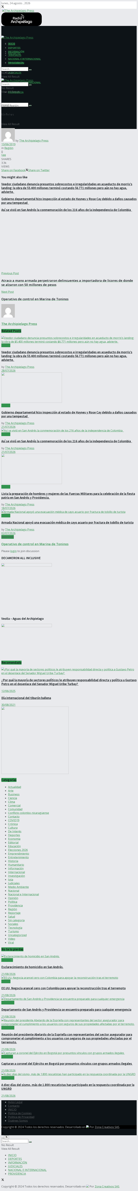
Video (11, 939)
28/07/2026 (8, 370)
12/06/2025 (8, 691)
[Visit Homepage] (17, 10)
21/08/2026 (8, 974)
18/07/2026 (8, 508)
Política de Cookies (20, 1113)
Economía (14, 839)
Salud (11, 916)
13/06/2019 (8, 144)
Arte (10, 790)
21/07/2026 (8, 427)
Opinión (13, 898)
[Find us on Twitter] (2, 7)
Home (5, 105)
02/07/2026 (8, 533)
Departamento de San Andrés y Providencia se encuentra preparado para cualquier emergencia (66, 1010)
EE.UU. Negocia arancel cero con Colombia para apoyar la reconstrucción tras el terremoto (63, 988)
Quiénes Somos (18, 1120)
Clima (11, 802)
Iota (10, 879)
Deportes (14, 835)
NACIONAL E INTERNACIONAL (24, 58)
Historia (13, 861)
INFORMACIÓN (16, 51)
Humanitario (16, 865)
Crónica (13, 824)
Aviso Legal (15, 1102)
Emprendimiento (18, 853)
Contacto (14, 816)
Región (14, 105)
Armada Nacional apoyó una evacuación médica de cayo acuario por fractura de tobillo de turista (67, 522)
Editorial (13, 842)
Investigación (16, 876)
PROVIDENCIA (16, 62)
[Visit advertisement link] (35, 773)
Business (14, 794)
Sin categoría (16, 920)
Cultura (13, 828)
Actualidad (14, 787)
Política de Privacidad (21, 1117)
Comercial (14, 805)
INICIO (11, 44)
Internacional (16, 872)
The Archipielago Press (33, 140)
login (13, 551)
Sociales (13, 924)
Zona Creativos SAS (107, 1127)
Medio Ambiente (18, 887)
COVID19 (13, 820)
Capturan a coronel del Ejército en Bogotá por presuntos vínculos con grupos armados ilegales (67, 1064)
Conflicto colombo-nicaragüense (28, 813)
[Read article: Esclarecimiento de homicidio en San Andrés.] (69, 956)
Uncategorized (17, 935)
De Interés (14, 831)
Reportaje (14, 913)
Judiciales (14, 883)
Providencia (15, 905)
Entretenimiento (18, 857)
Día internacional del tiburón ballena (26, 698)
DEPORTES (14, 47)
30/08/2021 (8, 705)
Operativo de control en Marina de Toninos (34, 544)
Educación (14, 846)
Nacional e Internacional (23, 894)
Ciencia (12, 798)
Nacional (13, 890)
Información (16, 868)
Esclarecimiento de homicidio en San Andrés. (32, 967)
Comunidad (15, 809)
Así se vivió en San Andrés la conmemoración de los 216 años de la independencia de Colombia (66, 210)
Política (12, 902)
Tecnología (15, 928)
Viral (11, 942)
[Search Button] (30, 105)
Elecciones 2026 (18, 850)
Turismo (13, 931)
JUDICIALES (14, 72)
